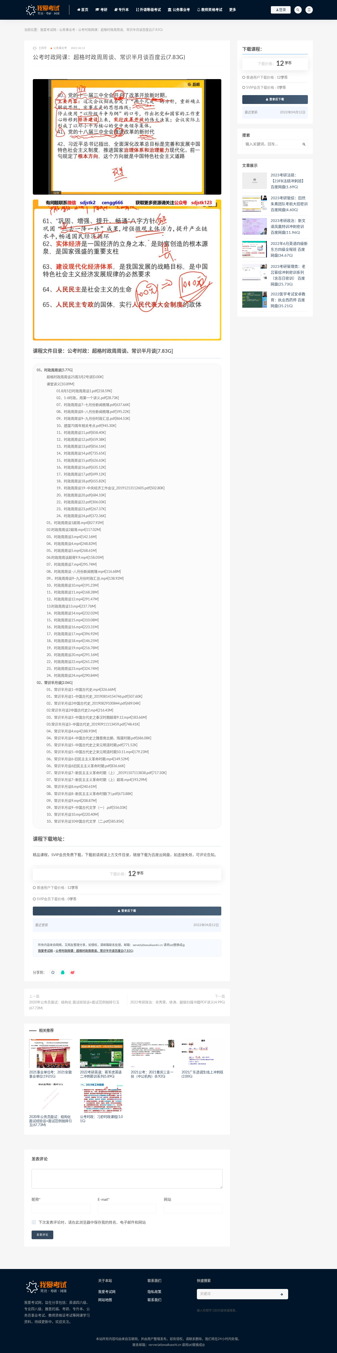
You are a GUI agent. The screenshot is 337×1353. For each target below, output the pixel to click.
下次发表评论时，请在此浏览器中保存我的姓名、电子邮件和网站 (92, 1222)
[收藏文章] (52, 972)
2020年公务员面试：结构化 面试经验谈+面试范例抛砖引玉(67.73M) (74, 1005)
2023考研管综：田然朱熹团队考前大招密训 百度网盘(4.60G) (289, 204)
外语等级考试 (150, 10)
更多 (232, 10)
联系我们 (154, 1300)
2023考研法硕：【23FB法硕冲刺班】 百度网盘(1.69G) (288, 181)
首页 (84, 10)
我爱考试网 (48, 30)
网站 (167, 1199)
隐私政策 (154, 1292)
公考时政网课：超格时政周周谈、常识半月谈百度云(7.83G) (94, 950)
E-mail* (104, 1199)
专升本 (123, 10)
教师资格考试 (211, 10)
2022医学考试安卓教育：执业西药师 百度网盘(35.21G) (288, 300)
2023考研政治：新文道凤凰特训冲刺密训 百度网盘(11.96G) (288, 227)
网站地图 (105, 1300)
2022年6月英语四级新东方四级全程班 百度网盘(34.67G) (289, 249)
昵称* (36, 1199)
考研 (104, 10)
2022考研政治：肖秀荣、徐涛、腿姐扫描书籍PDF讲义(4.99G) (177, 1002)
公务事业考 (181, 10)
